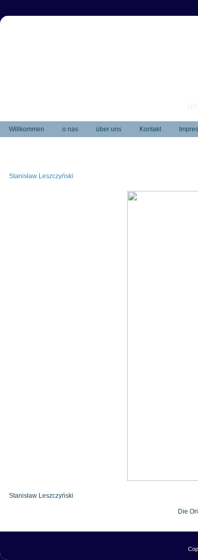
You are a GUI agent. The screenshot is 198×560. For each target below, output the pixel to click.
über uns (108, 129)
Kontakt (150, 129)
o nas (70, 129)
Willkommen (26, 129)
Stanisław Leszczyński (41, 176)
